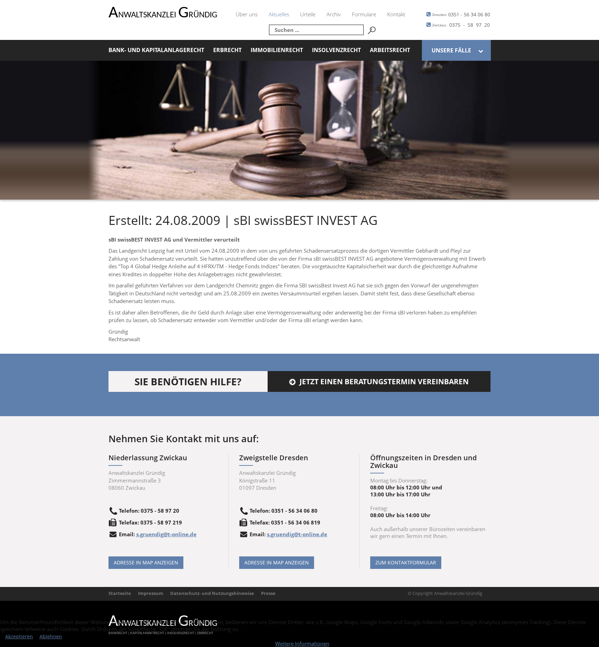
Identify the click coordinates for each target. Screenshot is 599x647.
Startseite (119, 593)
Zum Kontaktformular (405, 562)
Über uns (247, 14)
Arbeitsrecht (390, 50)
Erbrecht (227, 50)
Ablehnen (51, 636)
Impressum (150, 593)
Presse (268, 593)
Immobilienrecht (277, 50)
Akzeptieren (19, 636)
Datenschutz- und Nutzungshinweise (212, 593)
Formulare (364, 14)
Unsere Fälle (451, 50)
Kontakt (396, 14)
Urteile (307, 14)
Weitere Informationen (302, 643)
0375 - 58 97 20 (461, 25)
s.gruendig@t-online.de (166, 534)
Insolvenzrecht (336, 50)
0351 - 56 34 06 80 (461, 14)
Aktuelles (279, 14)
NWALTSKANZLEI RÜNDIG (162, 15)
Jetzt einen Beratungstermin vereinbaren (384, 381)
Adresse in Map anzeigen (146, 562)
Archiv (334, 14)
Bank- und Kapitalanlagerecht (156, 50)
